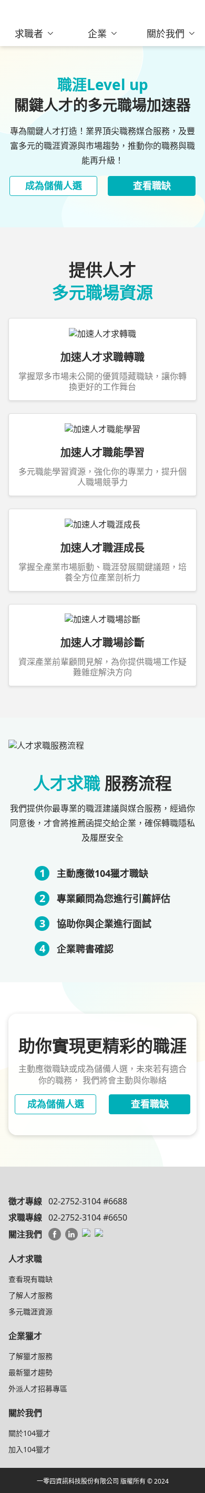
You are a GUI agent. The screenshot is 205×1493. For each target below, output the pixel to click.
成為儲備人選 (53, 185)
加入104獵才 (29, 1449)
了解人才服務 (30, 1295)
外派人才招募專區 (37, 1388)
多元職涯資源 (30, 1311)
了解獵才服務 (30, 1356)
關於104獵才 (29, 1433)
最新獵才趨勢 (30, 1372)
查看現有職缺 (30, 1279)
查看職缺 (152, 185)
